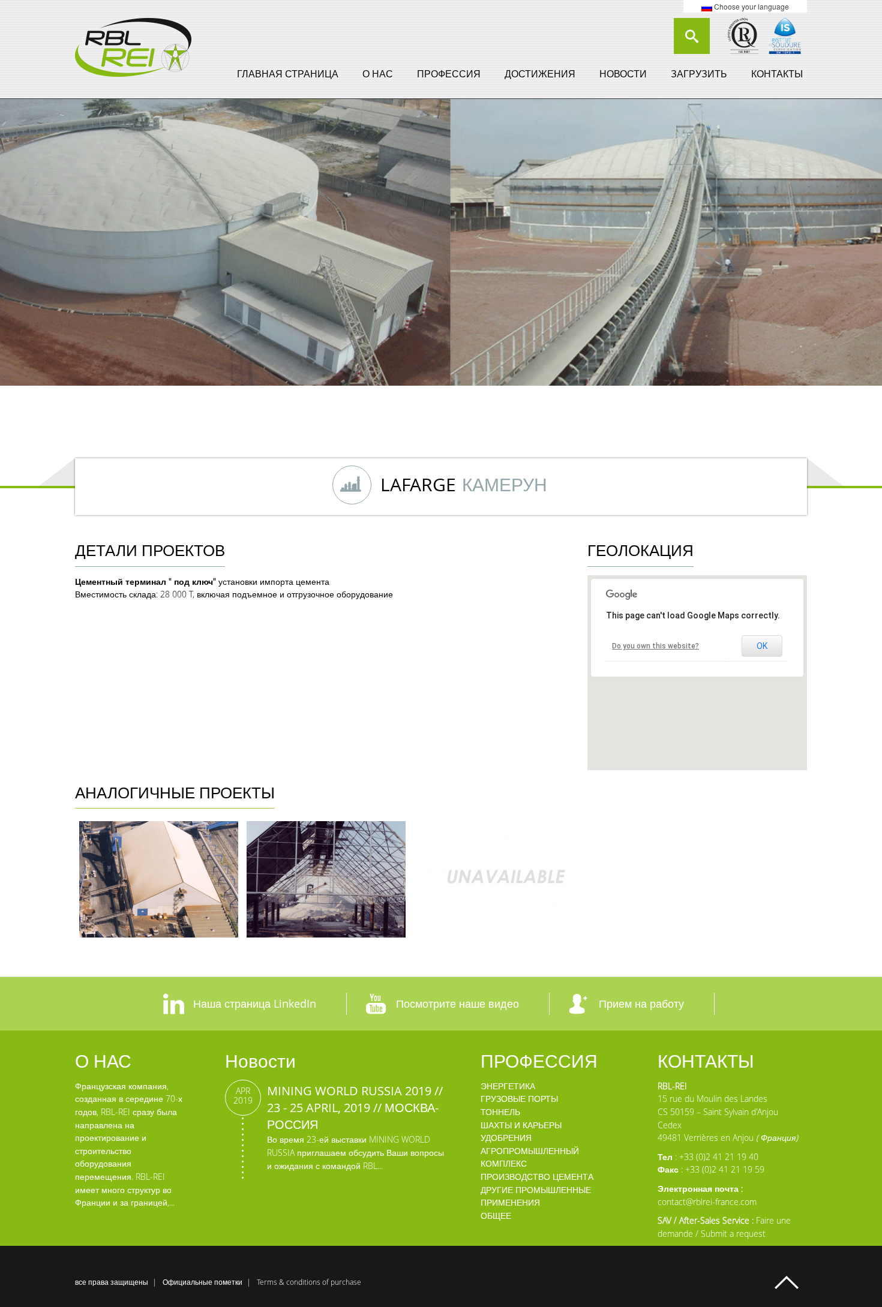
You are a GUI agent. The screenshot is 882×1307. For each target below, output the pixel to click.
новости (623, 73)
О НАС (377, 73)
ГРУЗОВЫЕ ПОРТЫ (519, 1098)
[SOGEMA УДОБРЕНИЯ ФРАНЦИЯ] (158, 879)
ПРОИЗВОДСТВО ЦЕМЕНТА (537, 1176)
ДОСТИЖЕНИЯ (540, 73)
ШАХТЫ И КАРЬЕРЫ (521, 1125)
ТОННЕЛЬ (500, 1111)
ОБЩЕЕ (496, 1215)
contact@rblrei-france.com (707, 1201)
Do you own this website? (655, 646)
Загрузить (699, 73)
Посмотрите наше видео (457, 1003)
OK (762, 646)
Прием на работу (641, 1003)
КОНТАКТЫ (777, 73)
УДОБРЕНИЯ (506, 1137)
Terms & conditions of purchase (309, 1282)
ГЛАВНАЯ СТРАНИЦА (287, 73)
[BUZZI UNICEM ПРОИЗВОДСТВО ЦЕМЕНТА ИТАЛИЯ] (501, 879)
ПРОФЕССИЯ (449, 73)
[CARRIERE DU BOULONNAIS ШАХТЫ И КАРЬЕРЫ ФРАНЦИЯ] (326, 879)
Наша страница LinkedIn (254, 1003)
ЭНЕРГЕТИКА (508, 1086)
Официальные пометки (202, 1282)
